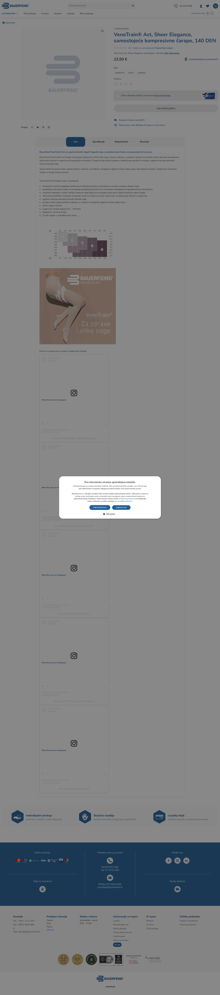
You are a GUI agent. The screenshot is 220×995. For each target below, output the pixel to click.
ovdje (135, 486)
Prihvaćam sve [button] (99, 508)
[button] (110, 514)
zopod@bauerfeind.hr (124, 501)
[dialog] (110, 497)
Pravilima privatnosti (127, 499)
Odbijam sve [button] (121, 508)
